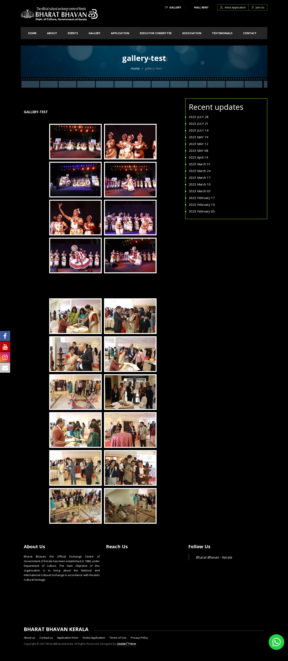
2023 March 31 (200, 164)
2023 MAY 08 (198, 150)
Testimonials (222, 33)
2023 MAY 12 (198, 144)
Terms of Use (118, 638)
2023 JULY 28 (199, 117)
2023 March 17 (200, 177)
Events (73, 33)
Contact (250, 33)
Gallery (175, 7)
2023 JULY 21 (199, 123)
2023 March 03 (200, 191)
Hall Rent (201, 7)
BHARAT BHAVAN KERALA (56, 629)
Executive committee (156, 33)
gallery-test (36, 112)
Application (120, 33)
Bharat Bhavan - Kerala (214, 557)
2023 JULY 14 (199, 130)
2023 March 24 (200, 171)
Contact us (46, 638)
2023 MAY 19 (198, 137)
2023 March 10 (200, 184)
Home (32, 33)
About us (29, 638)
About (52, 33)
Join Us (259, 7)
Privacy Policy (139, 638)
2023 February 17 (202, 198)
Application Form (67, 638)
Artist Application (235, 7)
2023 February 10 (202, 204)
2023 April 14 (198, 157)
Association (191, 33)
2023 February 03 (202, 211)
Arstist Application (93, 638)
